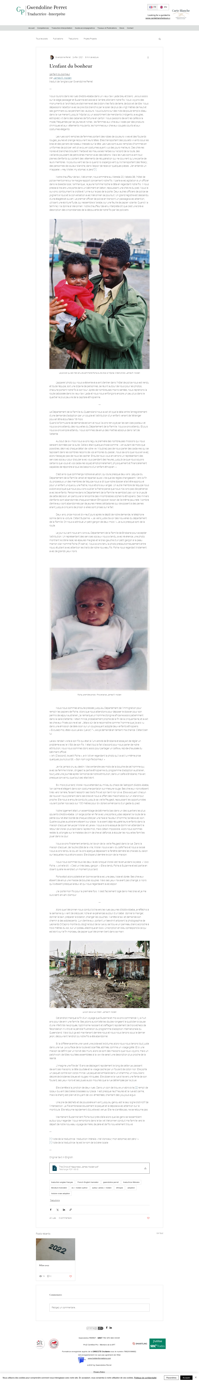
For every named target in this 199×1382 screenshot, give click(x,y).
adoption (131, 1188)
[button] (159, 39)
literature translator (59, 1188)
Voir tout (159, 1233)
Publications (58, 39)
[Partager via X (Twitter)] (57, 1209)
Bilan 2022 (44, 1265)
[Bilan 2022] (55, 1249)
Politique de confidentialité (145, 1377)
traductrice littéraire (131, 1182)
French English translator (88, 1182)
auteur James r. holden (102, 1188)
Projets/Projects (90, 39)
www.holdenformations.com (99, 1358)
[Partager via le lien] (70, 1209)
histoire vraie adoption (60, 1193)
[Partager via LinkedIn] (64, 1209)
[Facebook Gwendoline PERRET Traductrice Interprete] (106, 1327)
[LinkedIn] (110, 1327)
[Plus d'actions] (148, 57)
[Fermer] (195, 1377)
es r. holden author (80, 1188)
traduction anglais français (62, 1182)
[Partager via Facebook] (50, 1209)
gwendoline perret (111, 1182)
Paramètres (171, 1377)
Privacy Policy (99, 1372)
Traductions (73, 39)
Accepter (186, 1377)
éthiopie (119, 1188)
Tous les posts (42, 39)
